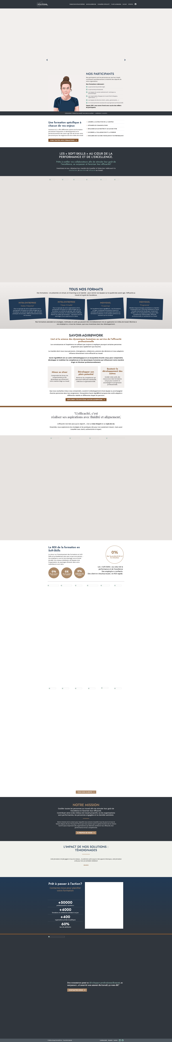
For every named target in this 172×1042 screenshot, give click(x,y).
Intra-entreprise (27, 302)
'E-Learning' (105, 306)
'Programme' (144, 305)
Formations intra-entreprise (77, 4)
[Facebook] (123, 1040)
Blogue (125, 4)
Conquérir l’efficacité (103, 4)
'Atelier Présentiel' (27, 306)
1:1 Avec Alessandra (116, 4)
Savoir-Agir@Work (91, 4)
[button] (47, 60)
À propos (130, 4)
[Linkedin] (120, 1040)
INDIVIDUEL (105, 302)
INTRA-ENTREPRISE (66, 301)
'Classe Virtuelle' (66, 305)
